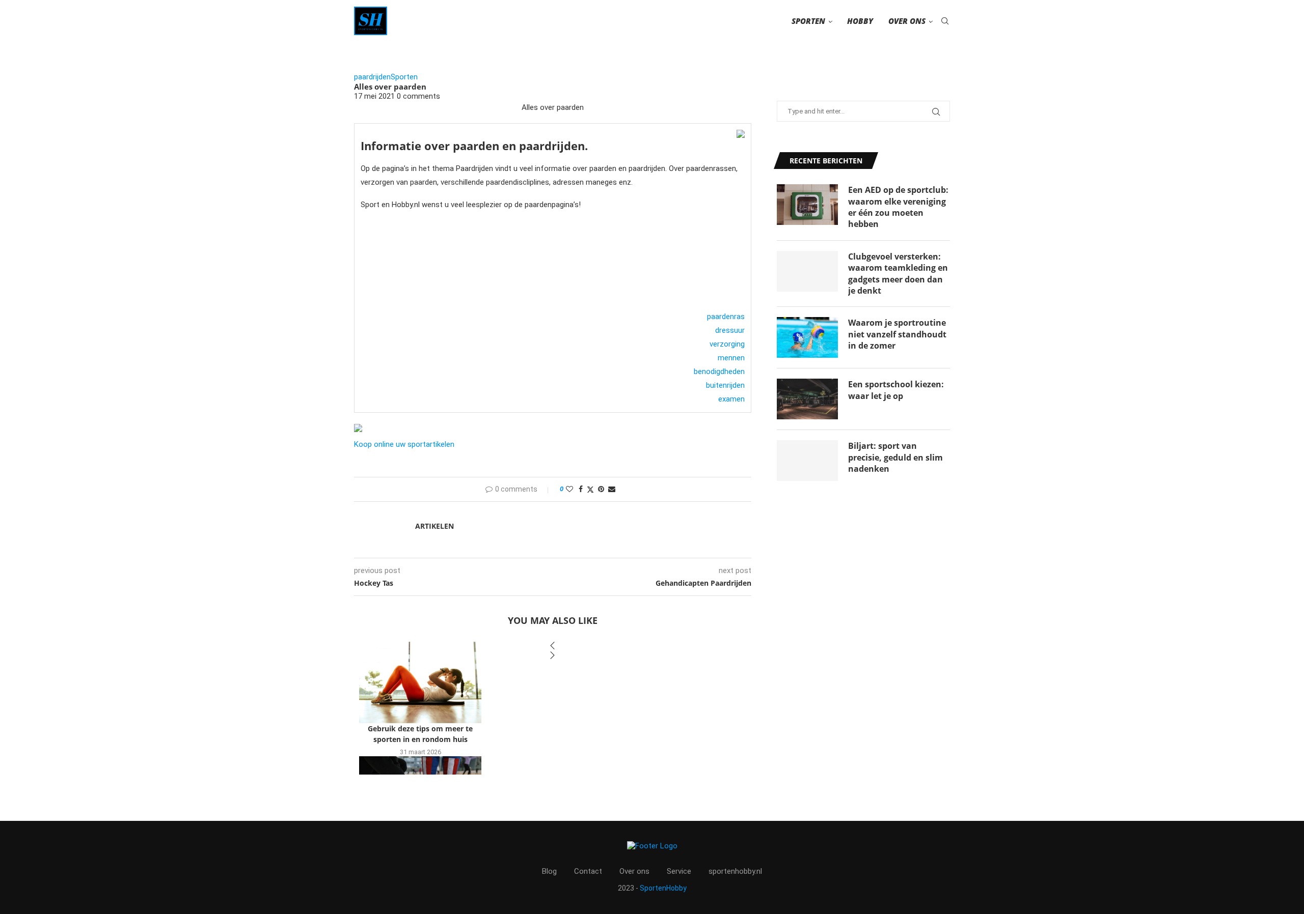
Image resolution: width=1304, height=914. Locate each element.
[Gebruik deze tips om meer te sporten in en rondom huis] (420, 682)
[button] (552, 646)
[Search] (945, 21)
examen (731, 399)
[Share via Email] (611, 489)
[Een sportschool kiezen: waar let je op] (807, 399)
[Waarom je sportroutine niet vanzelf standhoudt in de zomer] (807, 337)
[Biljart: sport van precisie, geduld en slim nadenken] (807, 460)
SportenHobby (663, 888)
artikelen (434, 526)
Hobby (860, 21)
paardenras (726, 316)
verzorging (727, 344)
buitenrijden (725, 385)
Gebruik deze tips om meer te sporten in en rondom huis (420, 734)
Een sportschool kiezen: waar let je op (896, 390)
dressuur (730, 330)
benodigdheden (719, 371)
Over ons (907, 21)
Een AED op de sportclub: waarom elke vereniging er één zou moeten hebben (898, 207)
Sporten (808, 21)
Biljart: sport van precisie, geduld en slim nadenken (895, 457)
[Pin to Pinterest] (601, 489)
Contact (588, 871)
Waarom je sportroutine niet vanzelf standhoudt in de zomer (897, 334)
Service (679, 871)
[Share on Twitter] (590, 489)
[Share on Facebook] (581, 489)
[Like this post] (569, 489)
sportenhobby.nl (735, 871)
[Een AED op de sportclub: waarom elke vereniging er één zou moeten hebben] (807, 204)
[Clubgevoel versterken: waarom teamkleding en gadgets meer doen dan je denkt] (807, 271)
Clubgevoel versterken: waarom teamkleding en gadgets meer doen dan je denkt (898, 273)
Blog (549, 871)
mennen (731, 357)
